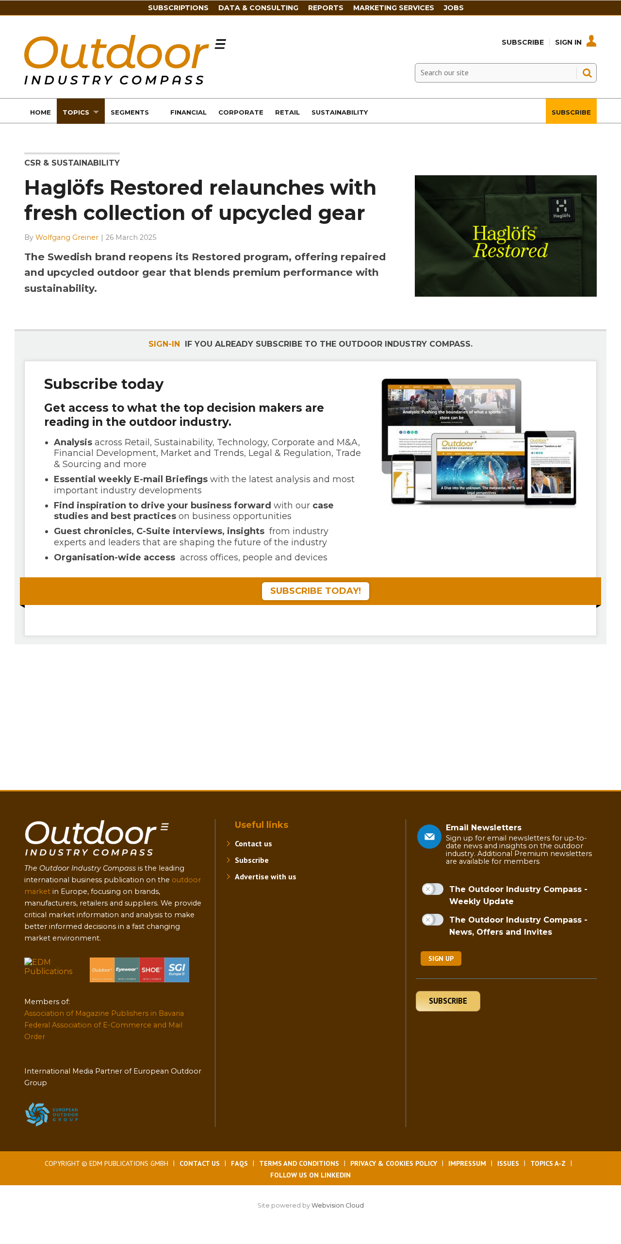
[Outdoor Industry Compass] (125, 81)
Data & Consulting (258, 7)
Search (587, 73)
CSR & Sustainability (72, 163)
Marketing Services (393, 7)
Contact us (253, 843)
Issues (508, 1163)
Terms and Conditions (299, 1163)
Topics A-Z (548, 1163)
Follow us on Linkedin (310, 1175)
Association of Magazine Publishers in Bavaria (104, 1013)
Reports (325, 7)
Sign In (568, 42)
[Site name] (97, 857)
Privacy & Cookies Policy (393, 1163)
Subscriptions (178, 7)
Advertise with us (265, 876)
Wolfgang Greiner (66, 237)
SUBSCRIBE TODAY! (315, 591)
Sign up (441, 958)
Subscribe (523, 42)
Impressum (467, 1163)
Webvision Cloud (337, 1205)
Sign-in (164, 344)
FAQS (239, 1163)
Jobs (454, 7)
